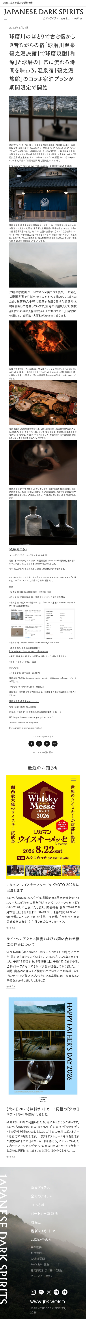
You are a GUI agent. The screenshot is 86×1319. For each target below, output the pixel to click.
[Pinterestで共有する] (47, 744)
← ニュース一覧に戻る (43, 752)
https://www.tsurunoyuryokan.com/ (28, 166)
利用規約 (36, 1253)
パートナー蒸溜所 (44, 1213)
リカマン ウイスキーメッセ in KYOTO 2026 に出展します (43, 888)
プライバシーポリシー (43, 1276)
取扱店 (36, 1222)
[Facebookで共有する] (31, 744)
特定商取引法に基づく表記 (47, 1270)
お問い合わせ (41, 1239)
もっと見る (10, 927)
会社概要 (36, 1247)
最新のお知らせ (43, 1231)
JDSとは (65, 18)
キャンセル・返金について (45, 1264)
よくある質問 (38, 1258)
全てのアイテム (50, 18)
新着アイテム (40, 1187)
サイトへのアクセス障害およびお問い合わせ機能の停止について (43, 942)
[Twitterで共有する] (39, 744)
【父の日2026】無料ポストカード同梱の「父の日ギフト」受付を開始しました (43, 1112)
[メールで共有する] (55, 744)
